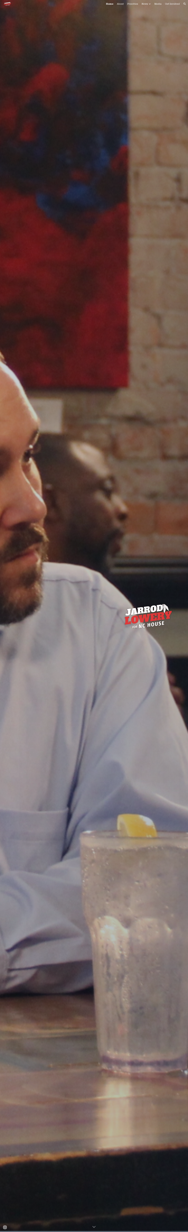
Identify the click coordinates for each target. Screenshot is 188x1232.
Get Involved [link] (172, 4)
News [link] (145, 4)
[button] (184, 4)
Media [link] (157, 4)
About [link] (120, 4)
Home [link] (109, 4)
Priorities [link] (132, 4)
